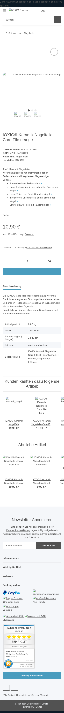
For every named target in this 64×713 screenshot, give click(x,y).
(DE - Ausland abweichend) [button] (39, 247)
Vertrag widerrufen (32, 675)
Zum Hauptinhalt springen (14, 1)
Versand (29, 234)
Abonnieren (48, 545)
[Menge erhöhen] (57, 261)
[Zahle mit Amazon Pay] (11, 606)
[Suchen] (57, 19)
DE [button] (43, 10)
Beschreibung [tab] (12, 286)
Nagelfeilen (22, 156)
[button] (52, 10)
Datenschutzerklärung (18, 530)
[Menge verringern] (6, 261)
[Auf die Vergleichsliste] (54, 52)
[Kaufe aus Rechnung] (45, 598)
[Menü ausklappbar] (4, 9)
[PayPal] (11, 592)
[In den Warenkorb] (5, 43)
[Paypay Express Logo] (17, 599)
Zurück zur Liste (13, 33)
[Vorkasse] (47, 592)
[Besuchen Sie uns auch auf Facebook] (6, 688)
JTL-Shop (37, 707)
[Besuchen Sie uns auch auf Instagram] (14, 688)
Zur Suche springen (40, 1)
